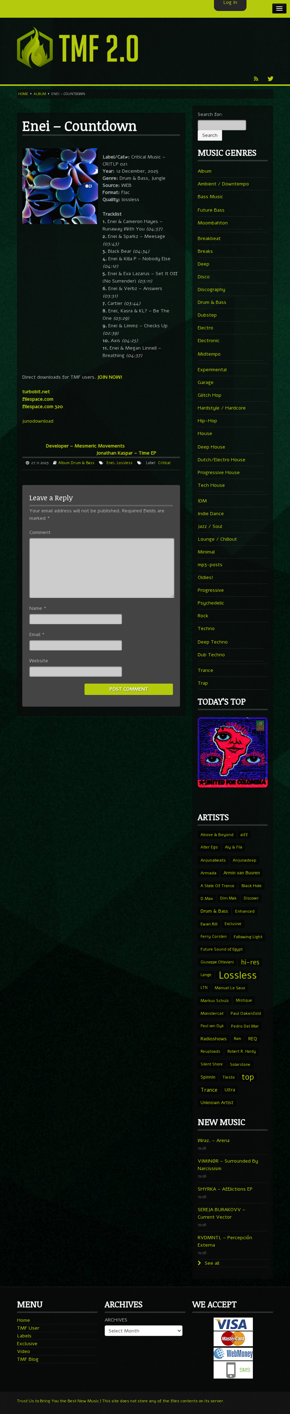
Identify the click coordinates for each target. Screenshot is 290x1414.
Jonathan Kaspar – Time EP (126, 453)
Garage (206, 382)
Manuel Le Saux (230, 988)
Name (37, 608)
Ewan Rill (209, 924)
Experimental (212, 369)
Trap (203, 683)
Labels (24, 1335)
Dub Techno (211, 654)
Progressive (211, 590)
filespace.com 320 (42, 406)
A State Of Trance (217, 886)
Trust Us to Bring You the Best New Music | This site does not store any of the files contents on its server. (121, 1401)
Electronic (209, 340)
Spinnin (208, 1077)
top (248, 1077)
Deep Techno (213, 642)
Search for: (210, 114)
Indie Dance (211, 513)
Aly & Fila (233, 847)
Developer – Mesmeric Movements (85, 445)
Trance (205, 670)
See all (211, 1263)
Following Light (248, 937)
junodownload (37, 421)
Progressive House (219, 472)
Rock (203, 615)
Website (38, 660)
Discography (211, 289)
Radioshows (214, 1038)
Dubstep (207, 315)
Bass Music (210, 196)
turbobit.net (36, 391)
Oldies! (205, 577)
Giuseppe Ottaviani (217, 962)
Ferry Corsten (214, 936)
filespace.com (37, 399)
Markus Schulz (215, 1000)
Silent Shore (212, 1064)
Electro (205, 327)
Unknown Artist (217, 1103)
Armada (208, 873)
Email (37, 634)
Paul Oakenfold (246, 1013)
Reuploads (210, 1051)
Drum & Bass (82, 463)
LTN (204, 987)
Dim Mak (228, 898)
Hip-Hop (207, 420)
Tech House (211, 485)
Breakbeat (209, 238)
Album (40, 93)
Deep (203, 264)
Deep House (211, 447)
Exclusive (233, 923)
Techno (206, 628)
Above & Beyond (217, 834)
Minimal (206, 552)
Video (23, 1351)
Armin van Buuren (242, 873)
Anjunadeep (244, 860)
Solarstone (240, 1064)
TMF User (28, 1328)
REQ (252, 1039)
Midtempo (209, 354)
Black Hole (252, 886)
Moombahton (213, 222)
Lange (206, 975)
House (205, 433)
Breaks (205, 251)
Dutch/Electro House (221, 459)
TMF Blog (28, 1359)
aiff (244, 834)
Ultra (230, 1090)
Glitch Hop (209, 395)
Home (23, 93)
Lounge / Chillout (217, 539)
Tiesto (228, 1077)
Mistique (244, 1000)
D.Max (207, 898)
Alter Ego (209, 847)
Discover (251, 898)
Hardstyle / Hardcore (222, 408)
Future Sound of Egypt (222, 949)
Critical (164, 463)
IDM (202, 500)
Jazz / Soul (210, 526)
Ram (237, 1038)
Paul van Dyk (212, 1026)
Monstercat (212, 1013)
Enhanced (245, 911)
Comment (40, 532)
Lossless (125, 463)
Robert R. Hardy (241, 1051)
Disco (204, 276)
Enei (110, 463)
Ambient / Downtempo (223, 183)
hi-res (250, 962)
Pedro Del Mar (245, 1026)
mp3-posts (210, 564)
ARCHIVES (116, 1319)
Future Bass (211, 210)
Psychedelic (211, 603)
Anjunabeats (213, 860)
